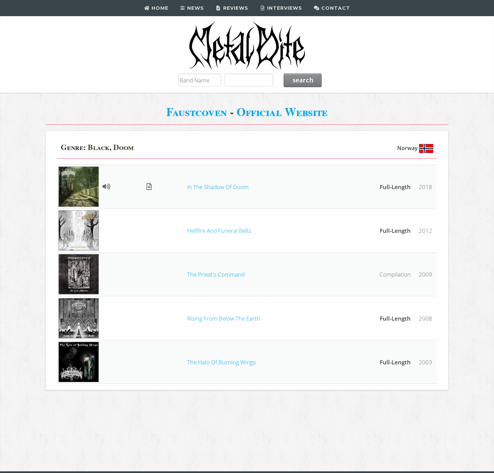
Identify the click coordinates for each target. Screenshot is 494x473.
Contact (335, 8)
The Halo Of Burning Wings (221, 362)
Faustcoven (196, 111)
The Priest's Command (216, 274)
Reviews (234, 8)
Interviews (283, 8)
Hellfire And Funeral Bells (219, 230)
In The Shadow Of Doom (218, 187)
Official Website (282, 111)
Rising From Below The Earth (223, 318)
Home (159, 8)
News (195, 8)
